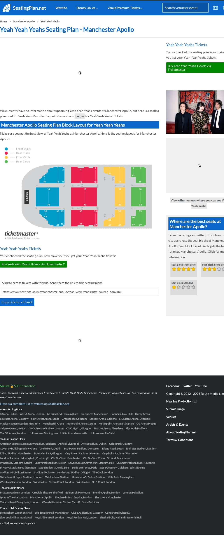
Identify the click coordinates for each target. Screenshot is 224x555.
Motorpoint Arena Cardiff (81, 423)
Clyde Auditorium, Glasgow (87, 512)
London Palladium (133, 492)
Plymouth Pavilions (136, 428)
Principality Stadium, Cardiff (16, 462)
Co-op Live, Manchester (94, 414)
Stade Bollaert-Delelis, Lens (53, 467)
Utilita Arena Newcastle (73, 433)
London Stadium (9, 458)
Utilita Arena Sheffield (102, 433)
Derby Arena (142, 414)
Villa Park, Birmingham (121, 477)
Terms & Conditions (179, 440)
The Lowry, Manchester (108, 497)
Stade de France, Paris (84, 467)
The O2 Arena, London (13, 433)
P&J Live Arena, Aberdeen (108, 428)
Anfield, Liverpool (68, 443)
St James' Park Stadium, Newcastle (136, 462)
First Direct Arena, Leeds (45, 418)
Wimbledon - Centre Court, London (53, 482)
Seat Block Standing (182, 283)
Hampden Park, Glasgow (48, 453)
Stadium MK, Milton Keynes (16, 472)
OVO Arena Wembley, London (46, 428)
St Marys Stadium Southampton (18, 467)
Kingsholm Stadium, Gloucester (120, 453)
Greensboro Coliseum (74, 418)
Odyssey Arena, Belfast (13, 428)
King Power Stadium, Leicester (82, 453)
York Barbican (90, 502)
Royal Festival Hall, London (81, 517)
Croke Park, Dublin (50, 448)
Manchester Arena (53, 423)
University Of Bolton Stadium (88, 477)
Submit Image (175, 409)
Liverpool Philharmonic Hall (16, 517)
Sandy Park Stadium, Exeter (50, 462)
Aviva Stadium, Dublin (94, 443)
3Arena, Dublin (9, 414)
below (79, 116)
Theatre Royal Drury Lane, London (19, 502)
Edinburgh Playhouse (77, 492)
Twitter (187, 386)
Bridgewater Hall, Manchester (52, 512)
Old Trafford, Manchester (65, 458)
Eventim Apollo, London (106, 492)
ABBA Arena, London (32, 414)
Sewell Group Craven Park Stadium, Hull (91, 462)
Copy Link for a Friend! (17, 302)
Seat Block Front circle (184, 265)
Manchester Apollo (24, 21)
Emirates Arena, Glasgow (14, 418)
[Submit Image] (215, 8)
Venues (171, 417)
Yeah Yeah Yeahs (50, 21)
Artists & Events (177, 424)
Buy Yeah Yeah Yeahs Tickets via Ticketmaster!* (33, 264)
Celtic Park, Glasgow (120, 443)
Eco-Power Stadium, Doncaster (82, 448)
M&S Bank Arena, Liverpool (134, 418)
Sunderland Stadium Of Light (73, 472)
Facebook (172, 386)
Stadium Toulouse (44, 472)
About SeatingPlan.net (181, 432)
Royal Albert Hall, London (49, 517)
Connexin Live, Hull (121, 414)
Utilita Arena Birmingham (43, 433)
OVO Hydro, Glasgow (78, 428)
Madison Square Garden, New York (20, 423)
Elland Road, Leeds (113, 448)
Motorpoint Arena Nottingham (116, 423)
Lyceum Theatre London (14, 497)
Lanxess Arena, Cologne (103, 418)
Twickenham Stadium (57, 477)
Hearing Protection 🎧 (181, 401)
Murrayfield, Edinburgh (35, 458)
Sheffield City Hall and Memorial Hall (121, 517)
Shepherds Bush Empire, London (73, 497)
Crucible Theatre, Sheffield (47, 492)
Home (3, 21)
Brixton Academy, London (15, 492)
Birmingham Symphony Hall (16, 512)
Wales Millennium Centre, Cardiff (61, 502)
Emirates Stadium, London (141, 448)
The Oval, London (103, 472)
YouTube (201, 386)
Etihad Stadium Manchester (16, 453)
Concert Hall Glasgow (117, 512)
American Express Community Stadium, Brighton (28, 443)
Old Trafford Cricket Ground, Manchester (107, 458)
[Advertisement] (79, 73)
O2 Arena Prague (146, 423)
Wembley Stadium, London (15, 482)
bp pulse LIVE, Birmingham (62, 414)
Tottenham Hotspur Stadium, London (21, 477)
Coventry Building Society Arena (18, 448)
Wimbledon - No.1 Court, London (96, 482)
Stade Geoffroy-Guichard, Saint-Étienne (122, 467)
